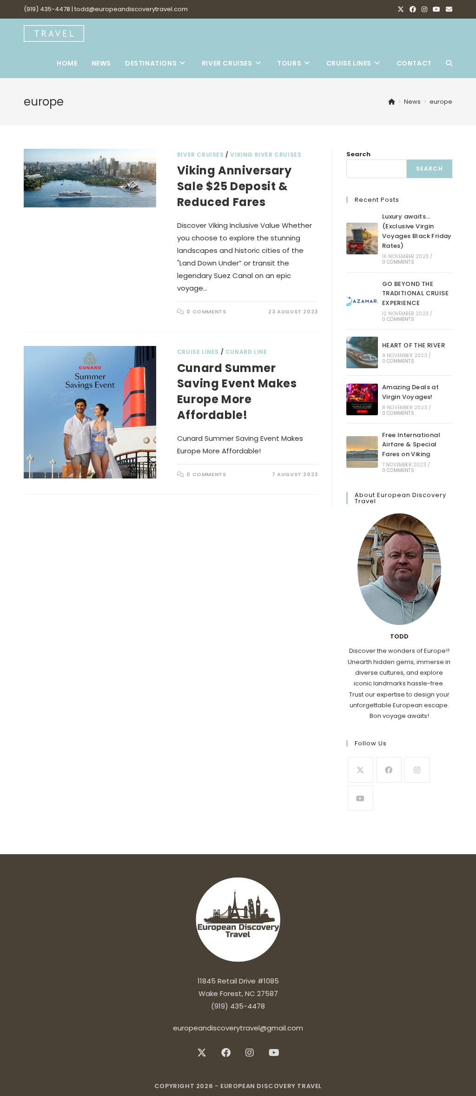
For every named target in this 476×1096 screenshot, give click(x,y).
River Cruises (200, 155)
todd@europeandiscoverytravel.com (131, 9)
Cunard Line (246, 352)
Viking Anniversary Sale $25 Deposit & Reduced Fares (234, 186)
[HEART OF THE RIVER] (362, 352)
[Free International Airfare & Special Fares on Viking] (362, 452)
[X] (401, 9)
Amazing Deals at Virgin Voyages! (410, 392)
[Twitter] (360, 770)
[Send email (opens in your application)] (447, 9)
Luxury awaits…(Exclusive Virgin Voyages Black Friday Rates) (417, 231)
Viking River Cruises (265, 155)
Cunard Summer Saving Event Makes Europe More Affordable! (237, 391)
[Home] (391, 101)
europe (441, 101)
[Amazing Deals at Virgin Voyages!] (362, 399)
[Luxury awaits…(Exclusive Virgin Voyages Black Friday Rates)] (362, 238)
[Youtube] (436, 9)
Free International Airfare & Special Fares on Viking (411, 445)
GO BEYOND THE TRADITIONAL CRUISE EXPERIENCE (415, 293)
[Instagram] (424, 9)
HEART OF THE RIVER (413, 345)
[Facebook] (413, 9)
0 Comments (206, 311)
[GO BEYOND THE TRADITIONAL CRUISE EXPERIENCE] (362, 301)
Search (358, 154)
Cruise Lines (198, 352)
